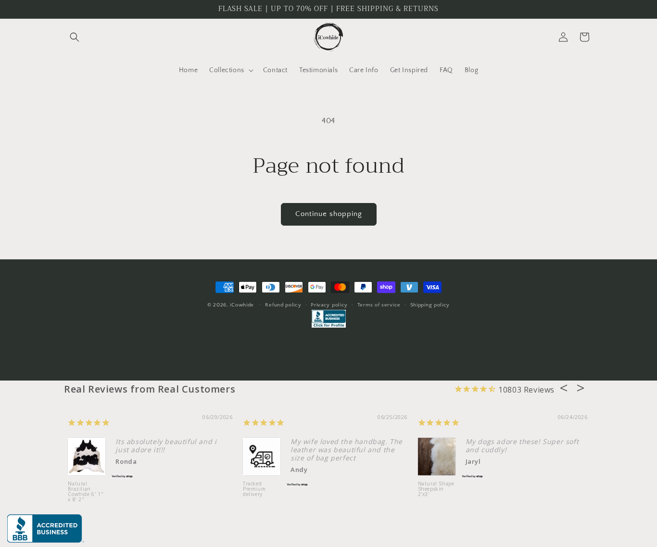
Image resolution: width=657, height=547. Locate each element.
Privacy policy (329, 305)
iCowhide (242, 305)
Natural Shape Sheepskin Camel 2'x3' (537, 489)
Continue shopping (328, 214)
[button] (74, 37)
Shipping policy (430, 305)
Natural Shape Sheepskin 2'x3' (182, 489)
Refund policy (283, 305)
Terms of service (379, 305)
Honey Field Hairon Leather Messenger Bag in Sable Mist (362, 494)
